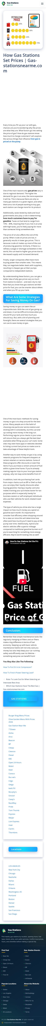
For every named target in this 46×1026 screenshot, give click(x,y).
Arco (10, 736)
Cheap (11, 747)
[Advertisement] (23, 100)
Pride (11, 806)
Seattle (11, 906)
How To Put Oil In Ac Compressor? (17, 667)
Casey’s (12, 799)
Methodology (29, 993)
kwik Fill (12, 788)
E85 (10, 759)
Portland (12, 895)
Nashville (12, 877)
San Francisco (14, 910)
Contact (28, 997)
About (27, 989)
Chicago (12, 873)
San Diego (13, 914)
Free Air (5, 975)
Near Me (6, 956)
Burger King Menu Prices (19, 715)
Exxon (27, 960)
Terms (27, 1012)
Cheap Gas (6, 960)
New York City (14, 869)
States (5, 989)
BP (10, 744)
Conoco (12, 773)
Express (12, 814)
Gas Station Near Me (17, 725)
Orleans (12, 888)
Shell (11, 770)
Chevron (12, 751)
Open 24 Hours (15, 762)
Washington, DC (15, 892)
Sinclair (12, 795)
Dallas (11, 881)
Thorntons (13, 832)
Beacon (12, 740)
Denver (11, 903)
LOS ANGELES (14, 866)
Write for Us (29, 1001)
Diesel (11, 755)
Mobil (11, 766)
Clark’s (11, 829)
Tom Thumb (14, 810)
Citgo (11, 781)
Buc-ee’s (12, 777)
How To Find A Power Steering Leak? (18, 672)
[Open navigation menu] (42, 3)
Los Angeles (7, 993)
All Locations (7, 1012)
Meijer (11, 817)
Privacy (27, 1008)
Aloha (11, 733)
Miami (11, 884)
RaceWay (12, 803)
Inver (11, 825)
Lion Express (14, 821)
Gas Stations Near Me (14, 1019)
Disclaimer (28, 1004)
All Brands (28, 978)
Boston (11, 899)
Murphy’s (13, 792)
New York (6, 997)
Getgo (11, 784)
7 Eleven (12, 729)
